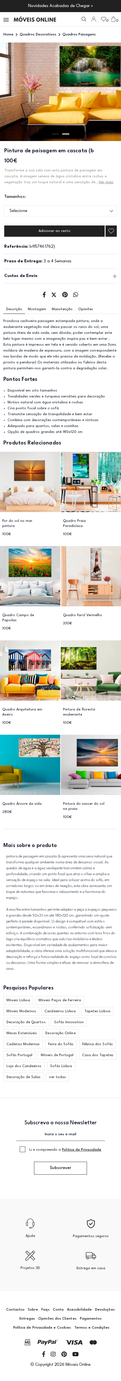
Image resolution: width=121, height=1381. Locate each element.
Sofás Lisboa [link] (61, 1066)
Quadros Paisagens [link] (79, 34)
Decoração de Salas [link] (23, 1077)
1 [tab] (55, 134)
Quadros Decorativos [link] (38, 34)
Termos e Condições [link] (91, 1327)
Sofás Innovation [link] (69, 1022)
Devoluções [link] (105, 1309)
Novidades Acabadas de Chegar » (60, 6)
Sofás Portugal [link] (19, 1055)
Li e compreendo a (65, 1150)
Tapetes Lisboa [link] (97, 1011)
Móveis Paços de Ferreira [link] (60, 1000)
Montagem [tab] (37, 309)
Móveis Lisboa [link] (18, 1000)
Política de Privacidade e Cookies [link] (42, 1327)
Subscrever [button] (60, 1168)
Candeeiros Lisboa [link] (60, 1011)
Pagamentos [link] (91, 1318)
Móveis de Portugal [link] (57, 1055)
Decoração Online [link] (60, 1033)
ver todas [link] (57, 1077)
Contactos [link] (15, 1309)
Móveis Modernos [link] (21, 1011)
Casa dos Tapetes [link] (97, 1055)
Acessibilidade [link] (79, 1309)
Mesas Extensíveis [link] (21, 1033)
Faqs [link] (45, 1309)
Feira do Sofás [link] (60, 1044)
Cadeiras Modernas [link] (23, 1044)
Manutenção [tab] (62, 309)
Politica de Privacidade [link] (81, 1150)
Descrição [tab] (14, 309)
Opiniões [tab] (85, 309)
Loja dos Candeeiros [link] (24, 1066)
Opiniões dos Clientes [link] (57, 1318)
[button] (6, 19)
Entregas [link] (27, 1318)
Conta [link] (58, 1309)
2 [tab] (65, 134)
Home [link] (8, 34)
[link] (35, 19)
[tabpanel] (60, 92)
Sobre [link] (33, 1309)
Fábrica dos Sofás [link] (97, 1044)
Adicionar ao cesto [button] (54, 231)
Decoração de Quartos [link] (26, 1022)
